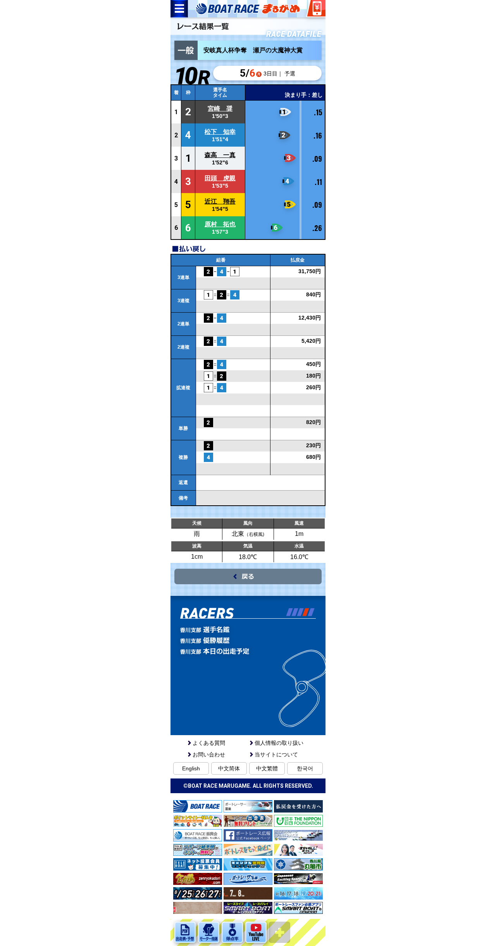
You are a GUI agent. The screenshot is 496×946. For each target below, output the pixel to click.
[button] (289, 612)
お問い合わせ (209, 754)
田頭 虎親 (220, 178)
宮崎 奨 (220, 108)
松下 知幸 (220, 131)
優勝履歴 (262, 640)
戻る (248, 576)
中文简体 (229, 768)
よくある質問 (209, 743)
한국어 (305, 768)
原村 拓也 (220, 224)
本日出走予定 (262, 651)
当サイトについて (276, 754)
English (191, 768)
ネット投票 (316, 8)
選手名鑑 (262, 629)
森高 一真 (220, 155)
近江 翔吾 (220, 201)
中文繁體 (267, 768)
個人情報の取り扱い (279, 743)
